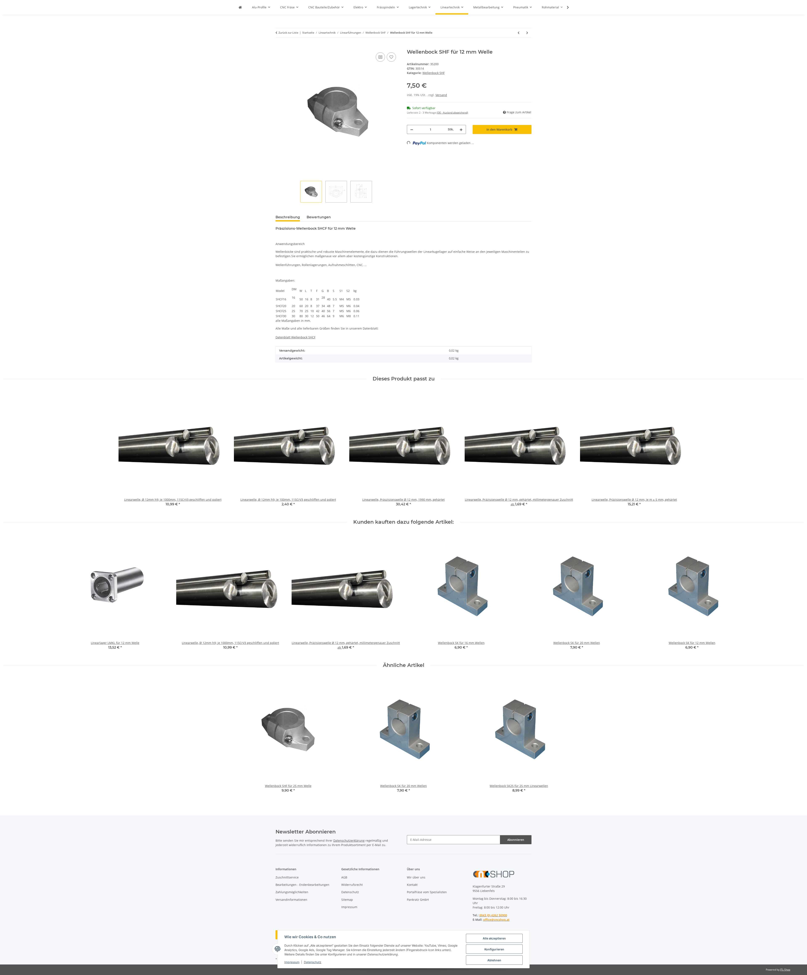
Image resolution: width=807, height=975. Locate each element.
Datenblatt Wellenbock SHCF (295, 337)
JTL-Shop (785, 969)
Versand (441, 95)
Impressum (291, 962)
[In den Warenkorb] (279, 46)
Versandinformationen (291, 900)
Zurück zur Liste (288, 32)
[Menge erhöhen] (461, 129)
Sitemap (347, 900)
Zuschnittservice (287, 877)
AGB (344, 877)
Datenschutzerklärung (349, 841)
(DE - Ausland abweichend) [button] (452, 112)
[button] (565, 7)
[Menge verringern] (411, 129)
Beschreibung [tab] (288, 217)
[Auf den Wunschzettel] (391, 57)
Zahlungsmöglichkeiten (292, 892)
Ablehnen (494, 960)
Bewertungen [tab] (319, 217)
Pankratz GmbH (418, 900)
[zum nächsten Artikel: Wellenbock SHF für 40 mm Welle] (527, 32)
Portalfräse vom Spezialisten (427, 892)
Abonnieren (515, 840)
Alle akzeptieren (494, 938)
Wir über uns (416, 877)
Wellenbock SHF (433, 73)
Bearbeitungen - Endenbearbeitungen (302, 885)
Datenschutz (312, 962)
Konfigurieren (494, 949)
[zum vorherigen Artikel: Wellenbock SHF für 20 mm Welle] (518, 32)
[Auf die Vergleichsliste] (380, 57)
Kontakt (412, 885)
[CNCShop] (240, 7)
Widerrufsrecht (352, 885)
